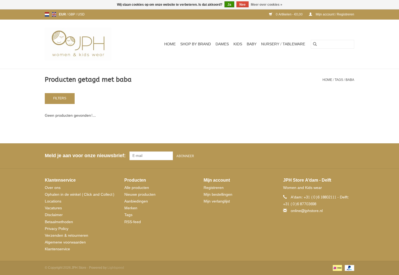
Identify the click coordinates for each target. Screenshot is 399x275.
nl (47, 14)
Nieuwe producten (140, 194)
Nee (242, 5)
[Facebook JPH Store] (330, 155)
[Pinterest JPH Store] (340, 155)
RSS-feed (132, 222)
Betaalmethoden (59, 222)
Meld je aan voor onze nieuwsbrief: (85, 156)
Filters (59, 98)
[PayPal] (348, 269)
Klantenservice (57, 249)
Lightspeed (115, 268)
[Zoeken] (315, 44)
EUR (63, 14)
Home (170, 44)
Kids (237, 44)
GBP (72, 14)
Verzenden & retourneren (66, 235)
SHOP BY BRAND (195, 44)
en (54, 14)
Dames (222, 44)
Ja (229, 5)
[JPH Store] (85, 44)
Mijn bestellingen (218, 194)
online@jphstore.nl (307, 210)
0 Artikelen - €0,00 (289, 14)
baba (350, 80)
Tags (339, 80)
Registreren (214, 187)
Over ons (53, 187)
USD (81, 14)
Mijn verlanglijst (217, 201)
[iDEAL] (337, 269)
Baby (251, 44)
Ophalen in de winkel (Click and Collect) (80, 194)
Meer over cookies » (266, 5)
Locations (53, 201)
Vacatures (53, 208)
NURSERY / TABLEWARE (283, 44)
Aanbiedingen (136, 201)
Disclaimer (54, 214)
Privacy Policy (56, 228)
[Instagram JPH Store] (350, 155)
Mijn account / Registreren (334, 14)
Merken (130, 208)
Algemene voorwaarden (65, 242)
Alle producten (136, 187)
